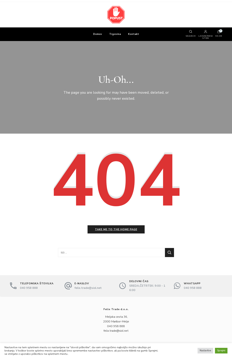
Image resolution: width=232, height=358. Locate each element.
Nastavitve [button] (205, 350)
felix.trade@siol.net (88, 288)
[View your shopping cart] (219, 32)
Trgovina (115, 34)
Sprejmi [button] (221, 350)
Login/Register (205, 36)
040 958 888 (29, 288)
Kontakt (133, 34)
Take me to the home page (116, 229)
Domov (97, 34)
